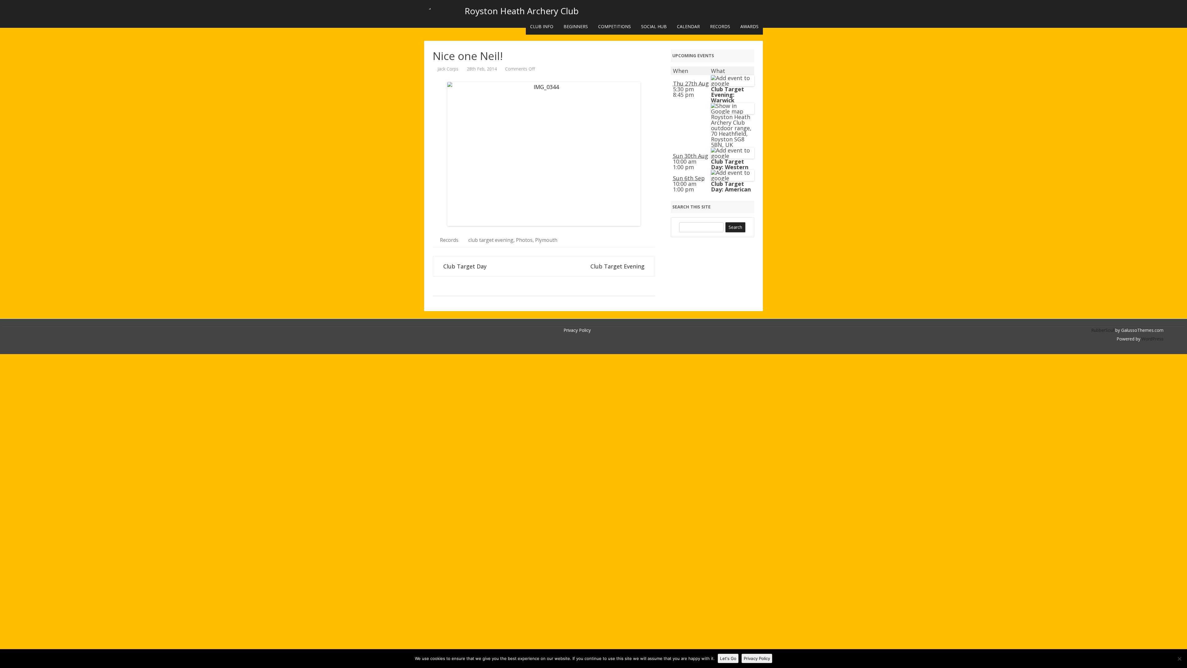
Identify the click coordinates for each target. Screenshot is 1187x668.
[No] (1179, 659)
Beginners (576, 26)
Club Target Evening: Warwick (727, 94)
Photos (524, 240)
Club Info (541, 26)
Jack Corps (447, 69)
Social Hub (654, 26)
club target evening (490, 240)
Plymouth (546, 240)
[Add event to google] (732, 83)
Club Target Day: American (731, 186)
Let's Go (728, 658)
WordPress (1152, 339)
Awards (749, 26)
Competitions (614, 26)
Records (720, 26)
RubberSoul (1102, 330)
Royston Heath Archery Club (522, 10)
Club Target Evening (618, 266)
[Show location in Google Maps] (732, 111)
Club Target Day (464, 266)
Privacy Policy (577, 330)
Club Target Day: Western (729, 164)
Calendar (688, 26)
